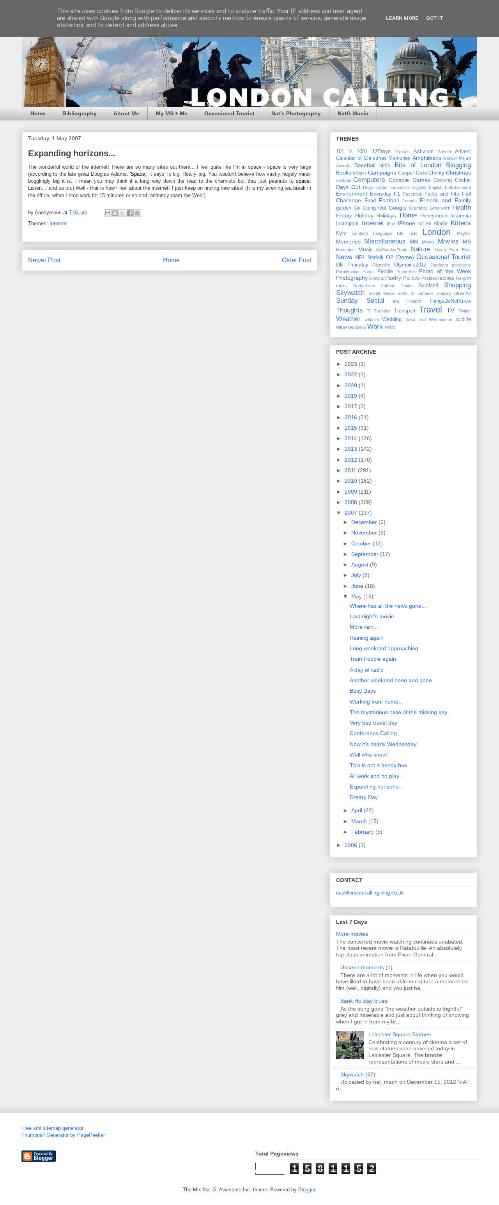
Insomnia (460, 216)
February (363, 832)
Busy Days (363, 691)
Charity (436, 173)
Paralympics (347, 271)
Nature (420, 249)
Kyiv (341, 233)
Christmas (458, 172)
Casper (406, 173)
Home (38, 113)
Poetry (393, 278)
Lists (413, 233)
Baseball (364, 165)
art (468, 158)
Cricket (463, 180)
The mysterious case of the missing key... (400, 712)
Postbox (429, 278)
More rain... (364, 627)
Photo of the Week (445, 271)
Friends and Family (445, 200)
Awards (343, 165)
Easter (381, 187)
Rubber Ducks (396, 285)
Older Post (296, 260)
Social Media (381, 293)
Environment (351, 194)
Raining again (367, 638)
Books (343, 172)
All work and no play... (376, 776)
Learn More (402, 18)
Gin (357, 208)
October (362, 543)
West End (415, 319)
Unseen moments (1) (366, 967)
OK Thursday (352, 265)
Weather (348, 319)
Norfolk (376, 257)
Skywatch (350, 292)
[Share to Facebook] (130, 213)
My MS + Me (172, 113)
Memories (348, 241)
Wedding (392, 319)
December (365, 522)
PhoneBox (406, 271)
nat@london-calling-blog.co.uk (370, 893)
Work (375, 326)
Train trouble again (373, 659)
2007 (352, 513)
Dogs (368, 187)
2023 (352, 364)
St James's (422, 293)
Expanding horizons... (376, 786)
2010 (352, 481)
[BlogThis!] (115, 213)
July (357, 575)
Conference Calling (373, 733)
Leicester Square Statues (399, 1034)
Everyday (380, 194)
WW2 (390, 327)
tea (396, 301)
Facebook (412, 194)
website (372, 319)
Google (398, 208)
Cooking (443, 180)
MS (467, 241)
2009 (352, 492)
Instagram (347, 223)
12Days (381, 151)
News (344, 257)
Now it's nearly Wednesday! (384, 744)
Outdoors (439, 265)
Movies (448, 241)
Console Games (409, 180)
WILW (341, 327)
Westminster (441, 319)
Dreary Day (364, 797)
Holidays (386, 216)
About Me (126, 113)
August (360, 564)
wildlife (463, 319)
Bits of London (418, 165)
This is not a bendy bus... (381, 765)
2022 (352, 374)
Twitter (464, 311)
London (437, 232)
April (357, 810)
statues (444, 293)
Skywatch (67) (357, 1074)
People (385, 271)
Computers (369, 179)
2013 (352, 449)
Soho (402, 293)
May (357, 596)
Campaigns (382, 172)
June (358, 586)
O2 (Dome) (400, 257)
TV (450, 310)
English (435, 187)
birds (384, 165)
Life (400, 233)
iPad (391, 223)
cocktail (343, 180)
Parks (368, 271)
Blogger (306, 1190)
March (359, 821)
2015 (352, 428)
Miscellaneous (385, 241)
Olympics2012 (410, 265)
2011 (351, 470)
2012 (352, 460)
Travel (430, 309)
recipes (446, 278)
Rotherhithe (364, 285)
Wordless (357, 327)
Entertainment (458, 187)
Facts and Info (442, 194)
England (418, 187)
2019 (352, 396)
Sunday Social (360, 300)
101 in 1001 (352, 151)
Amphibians (426, 158)
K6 (428, 223)
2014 (352, 438)
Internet (58, 223)
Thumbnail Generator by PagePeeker (63, 1135)
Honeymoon (433, 216)
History (344, 216)
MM (414, 242)
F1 (397, 194)
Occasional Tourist (229, 113)
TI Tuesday (379, 311)
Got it (435, 18)
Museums (345, 249)
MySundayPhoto (391, 249)
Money (428, 242)
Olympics (381, 265)
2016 (352, 417)
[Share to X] (122, 213)
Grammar (418, 208)
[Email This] (107, 213)
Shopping (457, 285)
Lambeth (360, 233)
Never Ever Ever (453, 249)
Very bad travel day (373, 723)
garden (343, 208)
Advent (444, 151)
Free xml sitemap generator (52, 1128)
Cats (421, 172)
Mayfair (464, 233)
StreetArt (462, 293)
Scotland (428, 285)
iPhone (406, 223)
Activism (424, 151)
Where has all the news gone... (388, 606)
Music (365, 249)
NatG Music (353, 113)
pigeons (376, 278)
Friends (409, 200)
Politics (411, 278)
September (365, 554)
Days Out (348, 187)
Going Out (374, 208)
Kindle (441, 223)
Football (389, 200)
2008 (352, 502)
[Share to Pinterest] (137, 213)
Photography (352, 278)
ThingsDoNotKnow (450, 301)
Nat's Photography (296, 113)
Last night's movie (372, 616)
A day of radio (367, 670)
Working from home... (376, 702)
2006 (352, 845)
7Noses (402, 151)
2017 (352, 406)
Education (399, 187)
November (365, 532)
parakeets (461, 265)
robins (342, 285)
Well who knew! (369, 755)
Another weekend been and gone (391, 680)
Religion (463, 278)
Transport (405, 311)
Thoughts (349, 310)
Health (461, 207)
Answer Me (453, 158)
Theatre (414, 301)
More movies (352, 934)
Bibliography (79, 113)
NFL (360, 257)
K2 (420, 223)
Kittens (461, 223)
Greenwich (440, 208)
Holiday (364, 215)
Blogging (458, 165)
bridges (360, 173)
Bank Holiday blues (364, 1001)
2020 (352, 385)
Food (370, 200)
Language (382, 233)
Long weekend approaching (384, 648)
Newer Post (44, 260)
